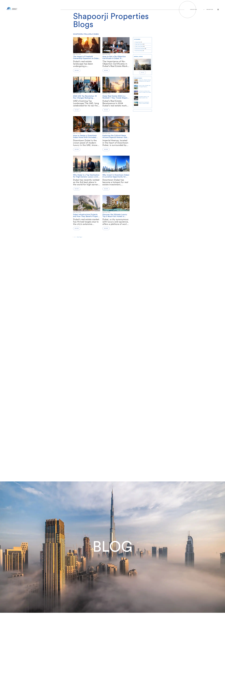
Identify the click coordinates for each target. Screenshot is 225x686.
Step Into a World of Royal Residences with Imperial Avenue (145, 81)
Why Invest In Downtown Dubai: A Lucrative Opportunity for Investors (115, 176)
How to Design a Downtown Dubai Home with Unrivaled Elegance (85, 136)
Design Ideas (137, 42)
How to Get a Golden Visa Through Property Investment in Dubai (144, 86)
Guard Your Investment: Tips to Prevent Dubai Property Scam (144, 103)
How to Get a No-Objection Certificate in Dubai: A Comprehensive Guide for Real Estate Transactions (115, 57)
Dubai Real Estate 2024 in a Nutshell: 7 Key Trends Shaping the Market (115, 97)
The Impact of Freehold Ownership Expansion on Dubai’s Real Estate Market (86, 57)
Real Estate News (138, 50)
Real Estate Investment (140, 48)
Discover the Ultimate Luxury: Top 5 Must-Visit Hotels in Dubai (114, 215)
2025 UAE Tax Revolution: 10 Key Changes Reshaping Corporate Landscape (85, 97)
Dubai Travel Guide (139, 46)
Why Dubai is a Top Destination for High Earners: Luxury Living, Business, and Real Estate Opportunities (86, 176)
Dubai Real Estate (138, 44)
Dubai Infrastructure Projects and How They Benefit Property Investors (86, 215)
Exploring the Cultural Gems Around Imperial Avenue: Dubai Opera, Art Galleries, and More (115, 136)
